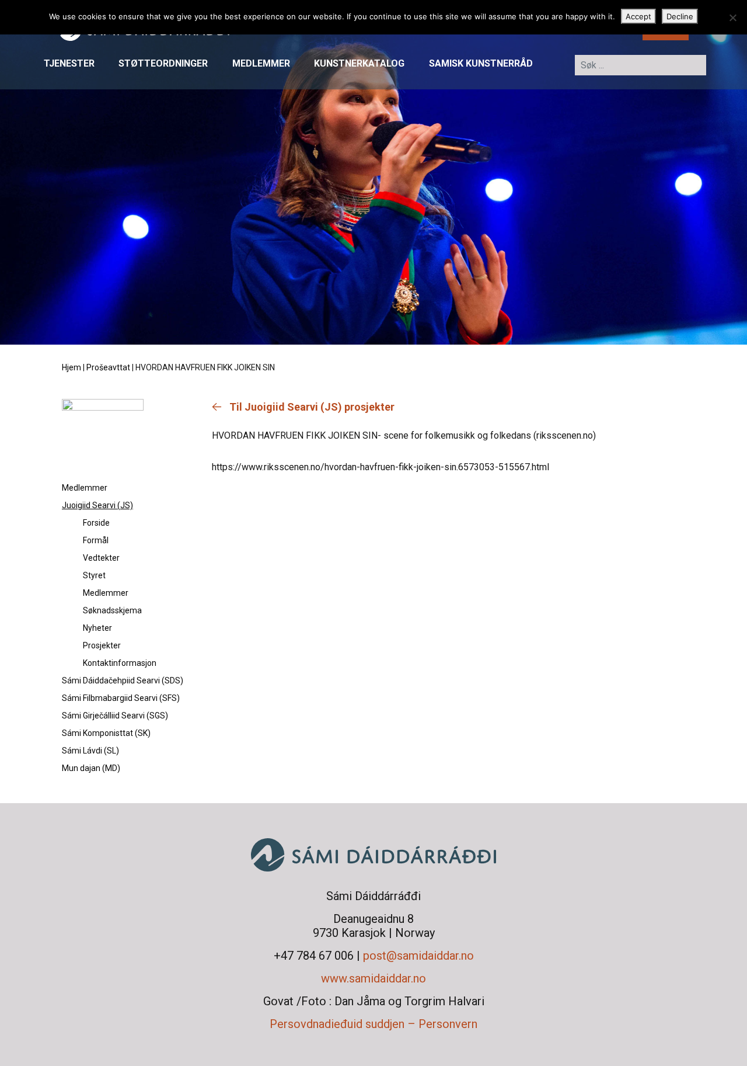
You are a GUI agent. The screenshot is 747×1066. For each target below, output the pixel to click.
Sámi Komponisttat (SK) (106, 733)
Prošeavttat (108, 367)
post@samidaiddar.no (418, 956)
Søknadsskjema (112, 610)
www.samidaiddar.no (373, 978)
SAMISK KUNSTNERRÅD (481, 64)
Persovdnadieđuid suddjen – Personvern (373, 1024)
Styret (94, 575)
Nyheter (97, 628)
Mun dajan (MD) (91, 768)
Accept (638, 16)
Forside (96, 522)
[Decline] (732, 17)
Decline (679, 16)
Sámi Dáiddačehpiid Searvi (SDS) (122, 680)
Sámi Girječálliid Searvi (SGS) (115, 715)
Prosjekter (102, 645)
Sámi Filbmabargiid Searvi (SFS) (121, 698)
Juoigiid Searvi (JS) (97, 505)
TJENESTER (69, 64)
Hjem (71, 367)
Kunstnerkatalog (359, 64)
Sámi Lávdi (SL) (90, 750)
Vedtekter (101, 557)
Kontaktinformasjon (119, 663)
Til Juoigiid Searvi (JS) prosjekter (312, 407)
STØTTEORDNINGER (163, 64)
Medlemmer (261, 64)
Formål (96, 540)
